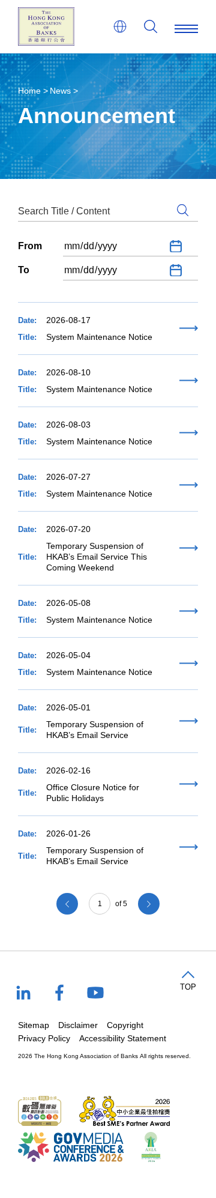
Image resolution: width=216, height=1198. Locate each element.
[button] (188, 981)
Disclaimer (78, 1025)
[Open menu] (186, 26)
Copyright (125, 1025)
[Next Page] (149, 904)
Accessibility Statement (122, 1038)
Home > (33, 90)
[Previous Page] (67, 904)
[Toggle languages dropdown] (120, 26)
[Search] (150, 26)
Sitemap (33, 1025)
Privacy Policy (44, 1038)
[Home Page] (46, 26)
